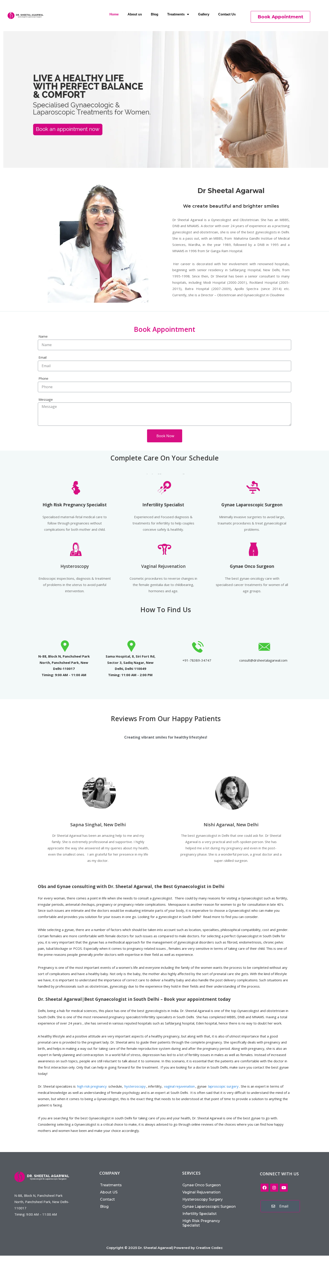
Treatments (176, 14)
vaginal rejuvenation (179, 1086)
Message (45, 399)
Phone (43, 378)
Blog (154, 14)
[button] (280, 17)
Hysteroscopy (74, 566)
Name (43, 336)
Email (42, 357)
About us (135, 14)
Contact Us (227, 14)
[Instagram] (274, 1188)
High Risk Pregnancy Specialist (201, 1223)
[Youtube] (284, 1188)
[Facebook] (265, 1188)
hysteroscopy (135, 1086)
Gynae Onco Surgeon (201, 1185)
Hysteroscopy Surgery (202, 1199)
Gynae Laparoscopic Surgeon (209, 1206)
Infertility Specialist (199, 1214)
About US (109, 1192)
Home (114, 14)
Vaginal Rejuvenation (163, 566)
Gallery (203, 14)
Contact (107, 1199)
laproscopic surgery (223, 1086)
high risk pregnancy (92, 1086)
